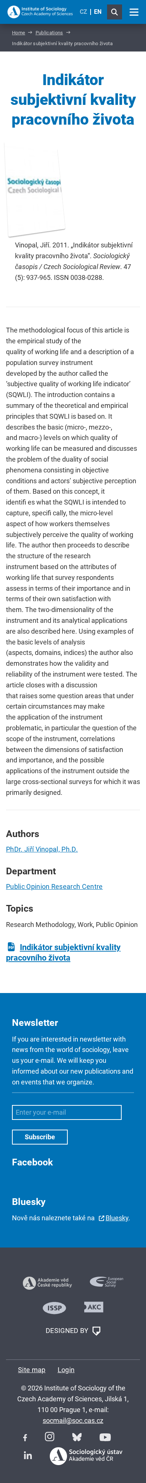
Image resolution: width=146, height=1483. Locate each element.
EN (97, 11)
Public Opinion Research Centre (54, 886)
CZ (83, 11)
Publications (49, 32)
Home (18, 32)
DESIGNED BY (68, 1330)
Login (66, 1370)
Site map (32, 1370)
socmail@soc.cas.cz (73, 1420)
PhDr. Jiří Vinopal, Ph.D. (42, 849)
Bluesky (117, 1218)
